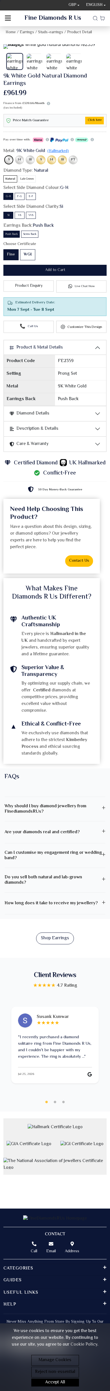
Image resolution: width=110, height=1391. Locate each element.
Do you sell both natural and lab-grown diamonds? (43, 880)
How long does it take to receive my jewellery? (51, 903)
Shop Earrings (55, 938)
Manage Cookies (55, 1360)
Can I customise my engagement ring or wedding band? (53, 855)
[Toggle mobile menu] (8, 18)
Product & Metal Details (39, 347)
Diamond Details (32, 413)
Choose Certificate (19, 244)
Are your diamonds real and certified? (42, 832)
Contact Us (79, 561)
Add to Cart (55, 270)
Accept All (55, 1382)
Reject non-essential (55, 1371)
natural (10, 179)
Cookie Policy (84, 1344)
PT (73, 159)
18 (30, 159)
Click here (95, 120)
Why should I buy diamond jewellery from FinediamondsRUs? (45, 809)
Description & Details (37, 428)
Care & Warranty (32, 443)
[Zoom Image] (55, 46)
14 (19, 159)
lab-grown (27, 179)
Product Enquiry (29, 286)
